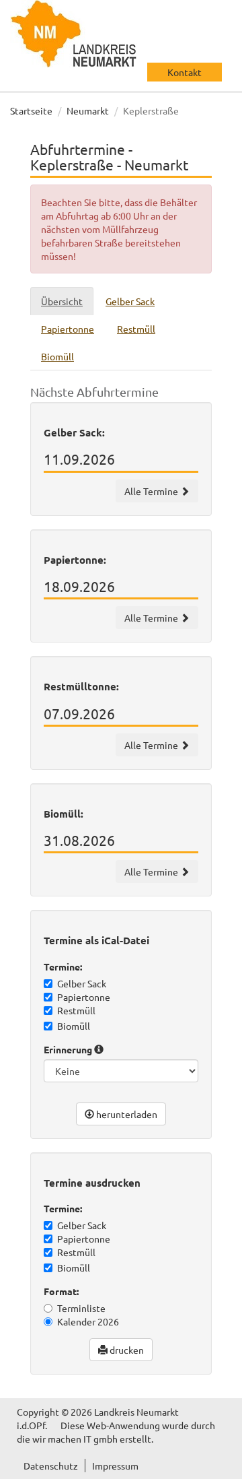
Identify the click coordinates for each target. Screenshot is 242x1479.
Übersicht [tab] (62, 301)
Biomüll (73, 1026)
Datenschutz (51, 1465)
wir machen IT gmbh (75, 1439)
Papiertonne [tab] (67, 329)
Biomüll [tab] (57, 356)
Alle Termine (152, 491)
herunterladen (125, 1114)
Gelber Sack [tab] (130, 301)
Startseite (31, 110)
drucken (126, 1350)
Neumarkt (88, 110)
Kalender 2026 (88, 1321)
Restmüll (76, 1010)
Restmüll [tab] (136, 329)
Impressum (115, 1465)
